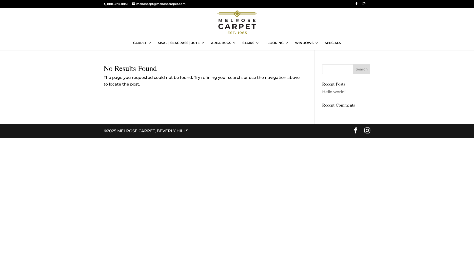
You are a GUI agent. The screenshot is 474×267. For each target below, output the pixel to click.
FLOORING (275, 43)
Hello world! (334, 91)
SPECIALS (333, 43)
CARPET (140, 43)
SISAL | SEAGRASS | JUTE (179, 43)
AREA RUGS (221, 43)
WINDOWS (304, 43)
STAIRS (248, 43)
